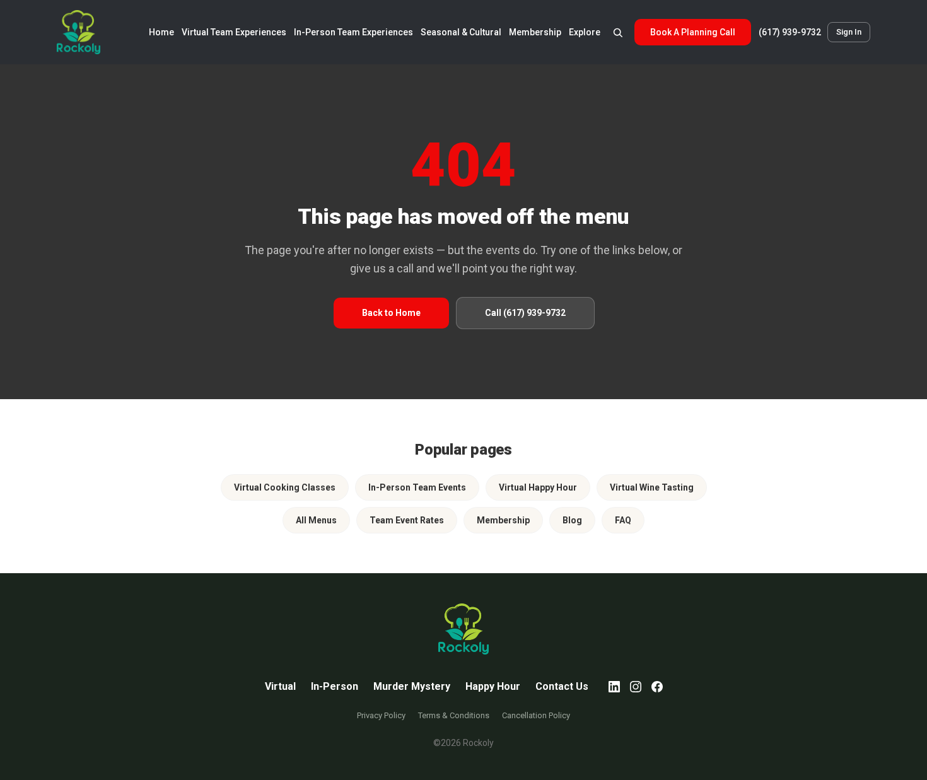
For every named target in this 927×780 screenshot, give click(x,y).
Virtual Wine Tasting (652, 487)
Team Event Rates (407, 520)
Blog (572, 520)
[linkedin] (614, 686)
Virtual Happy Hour (538, 487)
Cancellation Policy (536, 715)
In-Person (334, 686)
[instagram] (635, 686)
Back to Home (391, 313)
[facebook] (657, 686)
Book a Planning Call (692, 32)
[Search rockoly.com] (617, 32)
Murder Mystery (411, 686)
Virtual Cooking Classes (284, 487)
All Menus (316, 520)
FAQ (623, 520)
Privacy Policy (381, 715)
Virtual (280, 686)
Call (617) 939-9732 (525, 313)
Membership (503, 520)
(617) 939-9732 (790, 32)
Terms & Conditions (453, 715)
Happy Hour (492, 686)
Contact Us (561, 686)
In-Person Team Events (417, 487)
